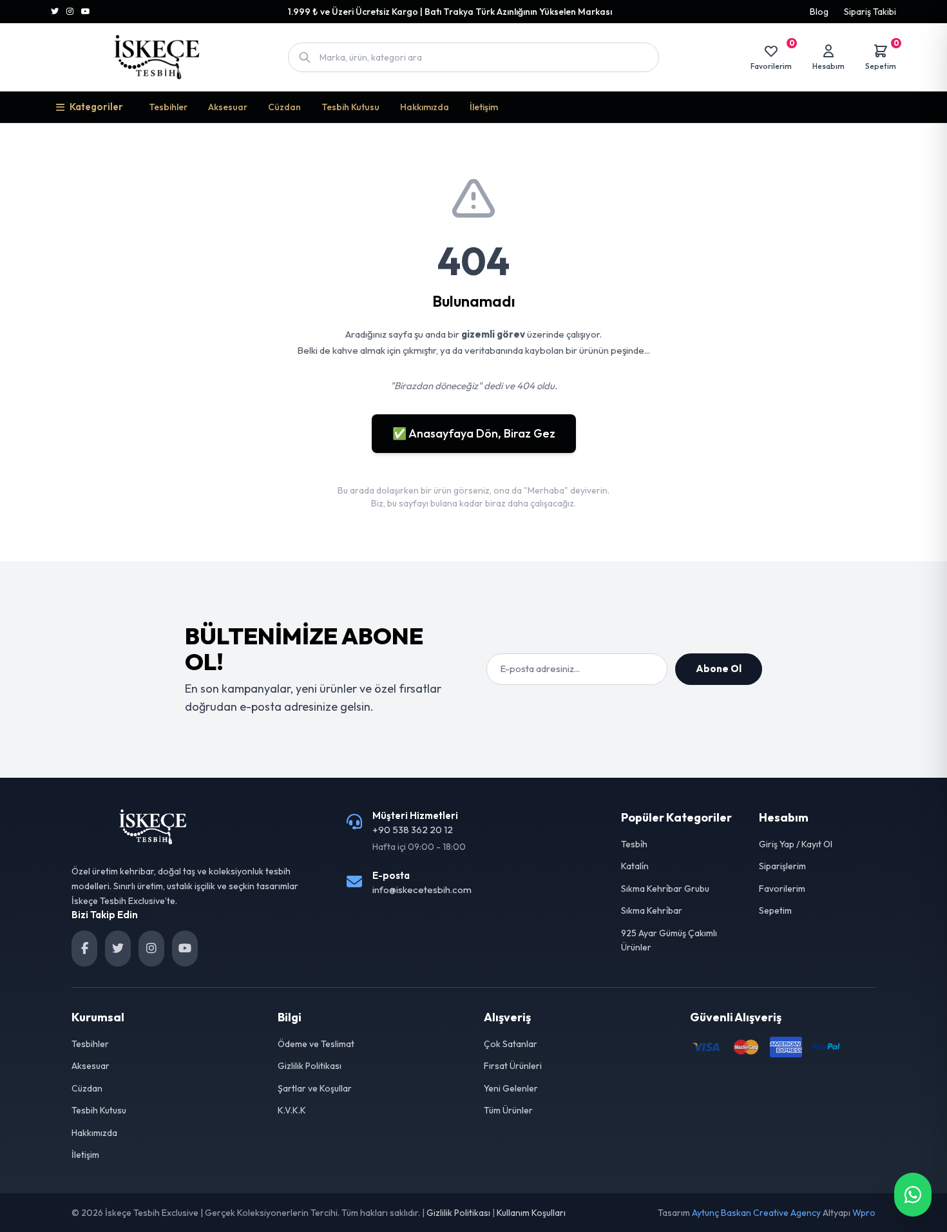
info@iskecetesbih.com (422, 889)
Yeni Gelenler (511, 1088)
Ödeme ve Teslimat (316, 1044)
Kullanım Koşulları (531, 1212)
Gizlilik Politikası (309, 1066)
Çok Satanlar (510, 1044)
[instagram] (151, 948)
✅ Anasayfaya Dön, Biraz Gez (473, 433)
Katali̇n (635, 866)
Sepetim (775, 910)
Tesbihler (168, 107)
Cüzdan (284, 107)
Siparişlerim (782, 866)
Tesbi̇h (634, 844)
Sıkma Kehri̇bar (651, 910)
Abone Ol (718, 668)
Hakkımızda (424, 107)
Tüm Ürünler (508, 1110)
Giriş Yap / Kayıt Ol (795, 844)
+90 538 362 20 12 (412, 829)
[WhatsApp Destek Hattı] (913, 1195)
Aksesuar (227, 107)
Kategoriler (96, 107)
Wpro (863, 1212)
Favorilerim (782, 888)
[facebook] (84, 948)
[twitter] (118, 948)
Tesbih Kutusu (350, 107)
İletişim (484, 107)
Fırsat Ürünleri (513, 1066)
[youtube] (185, 948)
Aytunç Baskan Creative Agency (756, 1212)
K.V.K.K (292, 1110)
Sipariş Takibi (870, 11)
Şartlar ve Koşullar (315, 1088)
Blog (819, 11)
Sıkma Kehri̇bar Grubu (665, 888)
